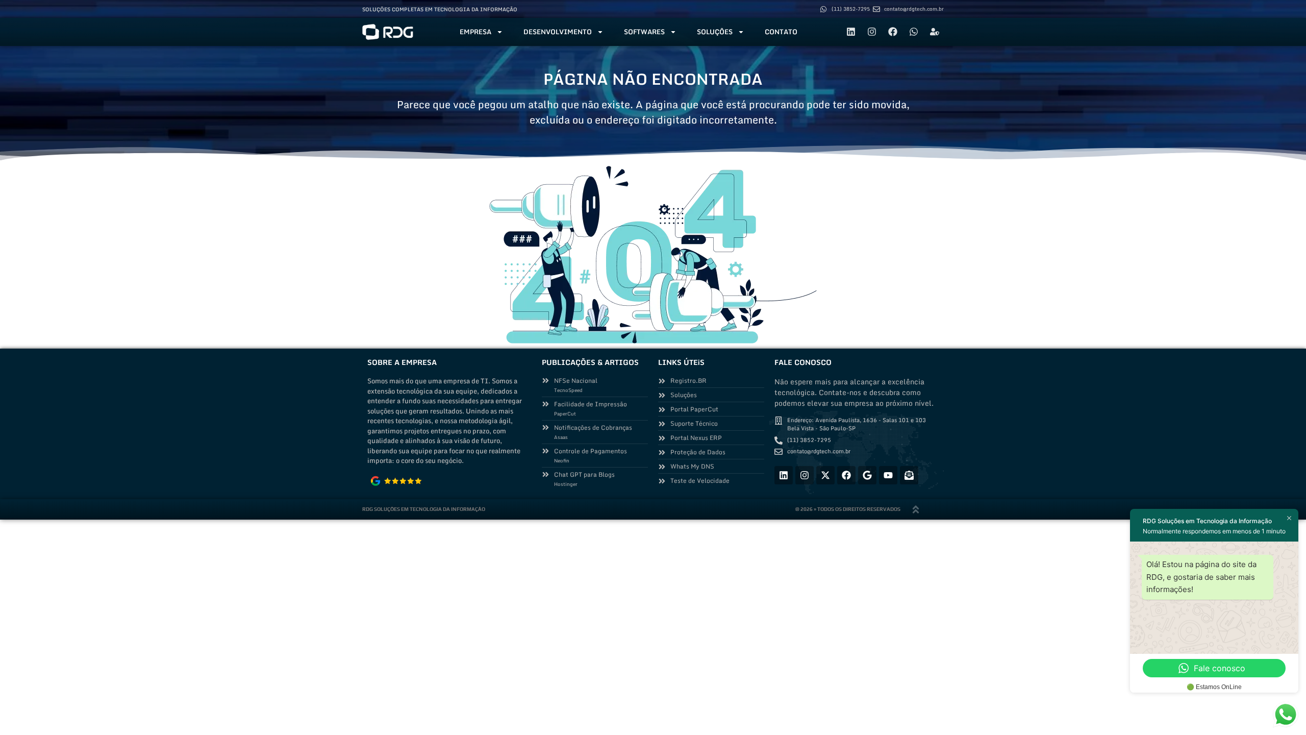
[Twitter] (825, 475)
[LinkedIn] (851, 31)
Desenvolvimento (557, 31)
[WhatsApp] (914, 31)
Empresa (475, 31)
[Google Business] (867, 475)
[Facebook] (893, 31)
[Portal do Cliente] (934, 31)
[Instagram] (872, 31)
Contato (781, 31)
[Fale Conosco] (909, 475)
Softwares (644, 31)
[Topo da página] (916, 509)
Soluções (715, 31)
